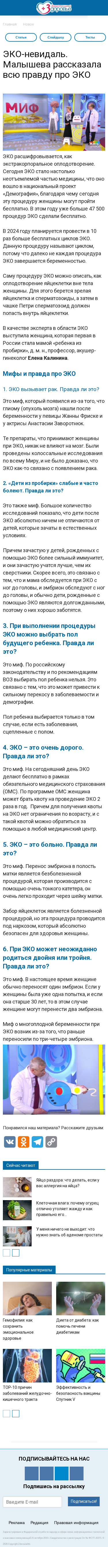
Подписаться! (84, 1501)
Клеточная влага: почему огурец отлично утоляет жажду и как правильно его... (67, 1209)
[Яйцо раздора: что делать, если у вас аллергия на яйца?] (17, 1187)
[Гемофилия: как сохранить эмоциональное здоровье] (27, 1298)
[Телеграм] (62, 1473)
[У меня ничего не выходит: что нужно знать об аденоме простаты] (17, 1236)
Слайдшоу (56, 37)
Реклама (17, 1522)
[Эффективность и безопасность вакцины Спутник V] (80, 1365)
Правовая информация (76, 1522)
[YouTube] (77, 1473)
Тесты (90, 37)
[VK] (47, 1473)
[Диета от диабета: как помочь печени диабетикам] (80, 1298)
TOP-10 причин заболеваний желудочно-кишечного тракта (27, 1393)
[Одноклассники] (32, 1473)
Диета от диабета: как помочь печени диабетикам (77, 1326)
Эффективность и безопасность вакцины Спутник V (78, 1393)
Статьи (21, 37)
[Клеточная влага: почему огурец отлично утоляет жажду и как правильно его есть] (17, 1210)
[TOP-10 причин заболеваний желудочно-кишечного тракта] (27, 1365)
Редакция (39, 1522)
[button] (100, 8)
